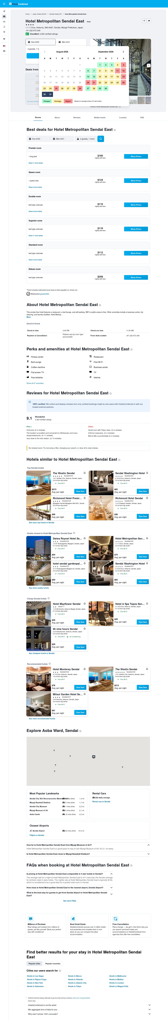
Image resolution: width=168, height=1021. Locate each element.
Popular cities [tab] (34, 963)
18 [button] (56, 82)
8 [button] (80, 70)
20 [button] (68, 82)
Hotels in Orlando (75, 979)
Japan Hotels (37, 14)
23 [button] (44, 88)
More (29, 317)
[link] (41, 522)
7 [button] (74, 70)
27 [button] (68, 88)
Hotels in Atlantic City (77, 983)
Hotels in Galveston (35, 986)
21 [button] (74, 82)
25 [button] (56, 88)
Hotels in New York (35, 983)
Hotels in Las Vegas (35, 976)
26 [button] (62, 88)
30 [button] (44, 94)
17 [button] (50, 82)
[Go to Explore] (4, 31)
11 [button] (56, 76)
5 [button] (62, 70)
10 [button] (50, 76)
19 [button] (62, 82)
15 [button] (80, 76)
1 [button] (80, 64)
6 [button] (68, 70)
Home (28, 14)
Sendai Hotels (54, 14)
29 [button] (80, 88)
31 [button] (50, 94)
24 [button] (50, 88)
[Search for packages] (4, 26)
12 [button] (62, 76)
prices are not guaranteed (81, 998)
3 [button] (50, 70)
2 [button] (44, 70)
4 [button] (56, 70)
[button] (4, 4)
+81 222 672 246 (33, 30)
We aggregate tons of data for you (42, 1009)
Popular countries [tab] (52, 963)
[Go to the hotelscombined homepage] (18, 4)
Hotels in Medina (116, 979)
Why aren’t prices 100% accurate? (43, 1014)
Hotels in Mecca (75, 976)
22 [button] (80, 82)
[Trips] (4, 38)
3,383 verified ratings (49, 33)
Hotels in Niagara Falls (118, 986)
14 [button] (74, 76)
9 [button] (44, 76)
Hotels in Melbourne (117, 976)
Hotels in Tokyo (74, 986)
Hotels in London (116, 983)
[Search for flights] (4, 11)
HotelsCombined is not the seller (42, 1005)
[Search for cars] (4, 21)
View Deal (80, 491)
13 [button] (68, 76)
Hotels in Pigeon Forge (36, 979)
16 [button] (44, 82)
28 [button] (74, 88)
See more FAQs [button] (69, 901)
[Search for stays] (4, 16)
